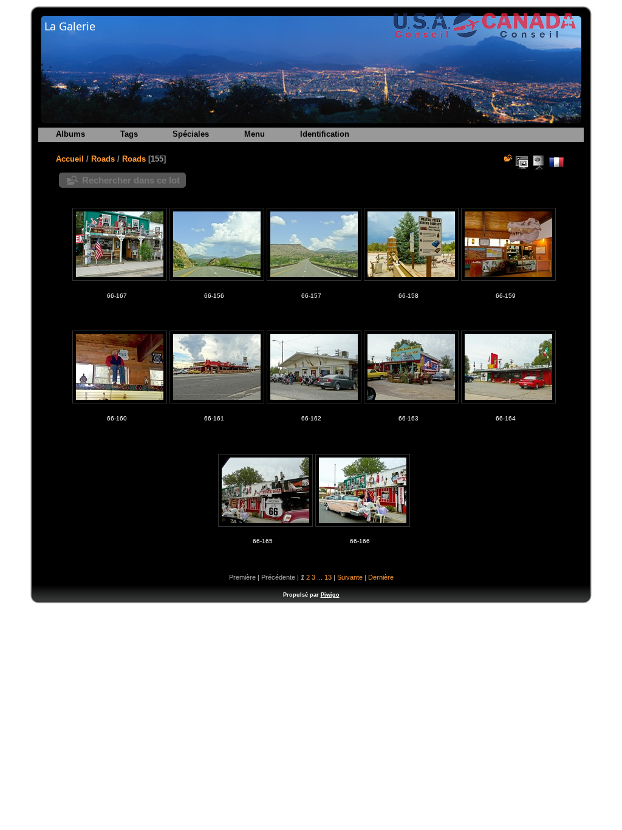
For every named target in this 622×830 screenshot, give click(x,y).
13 (328, 577)
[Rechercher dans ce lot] (507, 158)
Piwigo (330, 595)
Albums (70, 134)
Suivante (350, 577)
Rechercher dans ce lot (131, 180)
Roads (103, 158)
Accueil (70, 158)
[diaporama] (539, 162)
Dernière (381, 577)
